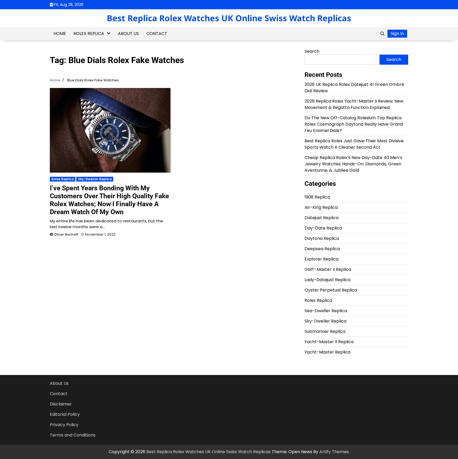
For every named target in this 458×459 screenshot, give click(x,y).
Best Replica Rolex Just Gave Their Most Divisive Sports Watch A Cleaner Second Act (354, 144)
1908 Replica (317, 197)
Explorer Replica (321, 259)
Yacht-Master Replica (327, 352)
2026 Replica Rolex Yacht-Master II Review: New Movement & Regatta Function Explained (354, 104)
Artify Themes (334, 452)
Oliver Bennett (66, 234)
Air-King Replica (321, 207)
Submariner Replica (325, 331)
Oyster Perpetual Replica (331, 290)
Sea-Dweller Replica (326, 311)
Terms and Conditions (72, 435)
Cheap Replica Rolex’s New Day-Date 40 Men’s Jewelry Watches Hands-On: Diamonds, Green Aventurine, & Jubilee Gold (353, 164)
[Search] (382, 34)
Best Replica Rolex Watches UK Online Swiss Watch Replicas (229, 18)
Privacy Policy (64, 425)
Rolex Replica (88, 33)
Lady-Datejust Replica (327, 280)
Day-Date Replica (323, 228)
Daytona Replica (322, 238)
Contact (156, 33)
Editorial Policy (65, 414)
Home (60, 33)
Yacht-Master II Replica (329, 342)
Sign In (397, 33)
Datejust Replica (321, 218)
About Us (128, 33)
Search (312, 51)
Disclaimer (61, 404)
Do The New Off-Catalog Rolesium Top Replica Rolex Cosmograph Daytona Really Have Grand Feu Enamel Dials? (354, 124)
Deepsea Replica (322, 249)
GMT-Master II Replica (328, 269)
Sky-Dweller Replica (95, 179)
